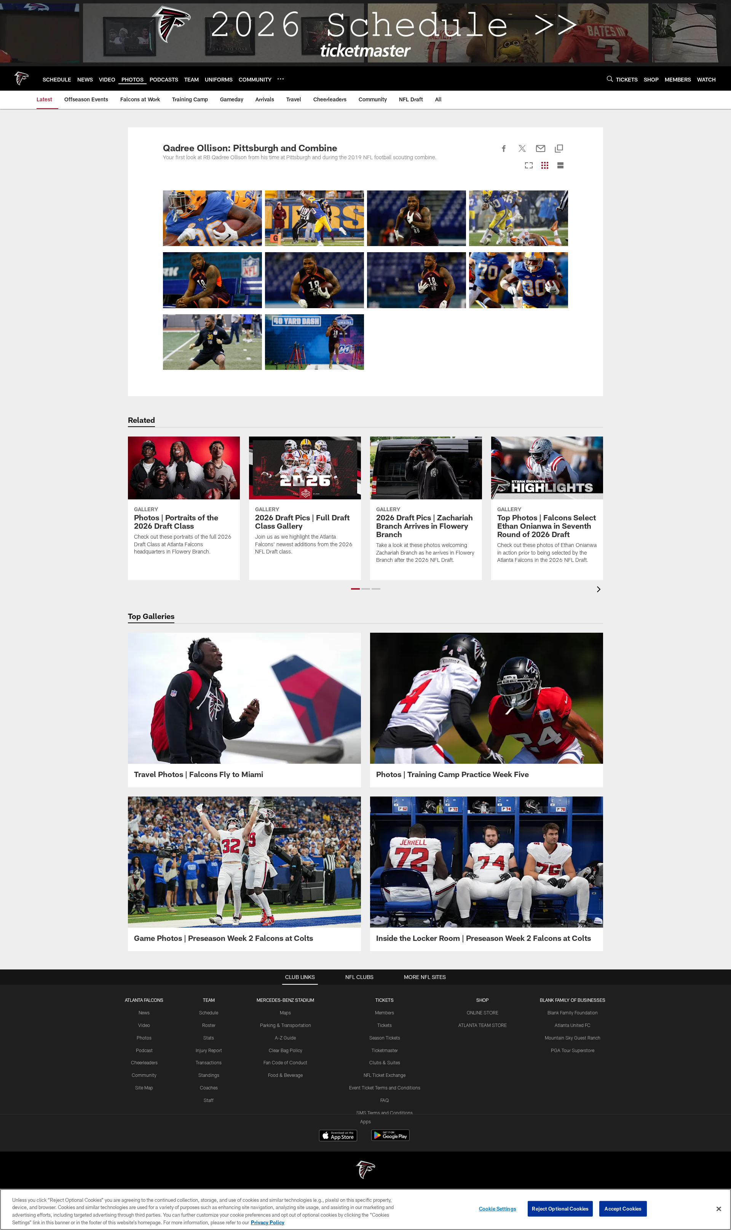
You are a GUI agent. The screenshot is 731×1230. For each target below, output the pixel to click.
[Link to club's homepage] (21, 78)
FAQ (384, 1100)
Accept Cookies (623, 1209)
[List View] (560, 166)
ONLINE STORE (482, 1012)
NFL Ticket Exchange (384, 1075)
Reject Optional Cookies (560, 1209)
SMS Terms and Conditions (384, 1112)
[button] (355, 589)
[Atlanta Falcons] (365, 1171)
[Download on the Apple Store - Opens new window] (338, 1136)
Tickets (384, 1025)
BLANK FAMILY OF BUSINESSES (572, 1000)
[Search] (610, 79)
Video (144, 1025)
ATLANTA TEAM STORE (482, 1025)
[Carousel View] (528, 166)
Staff (209, 1100)
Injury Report (209, 1050)
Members (384, 1012)
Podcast (144, 1050)
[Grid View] (544, 166)
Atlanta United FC (573, 1025)
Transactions (209, 1062)
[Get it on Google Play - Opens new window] (390, 1139)
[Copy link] (559, 149)
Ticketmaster (385, 1050)
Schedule (208, 1012)
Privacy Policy (267, 1222)
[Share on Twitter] (522, 152)
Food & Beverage (285, 1075)
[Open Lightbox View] (212, 218)
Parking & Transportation (285, 1025)
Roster (208, 1025)
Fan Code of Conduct (285, 1062)
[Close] (718, 1208)
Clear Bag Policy (285, 1050)
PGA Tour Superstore (572, 1050)
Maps (285, 1012)
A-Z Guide (285, 1037)
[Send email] (541, 152)
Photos (144, 1037)
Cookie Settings (497, 1209)
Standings (208, 1075)
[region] (365, 1209)
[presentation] (600, 590)
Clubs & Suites (384, 1062)
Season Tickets (384, 1037)
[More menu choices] (281, 79)
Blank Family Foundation (572, 1012)
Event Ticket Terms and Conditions (384, 1087)
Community (144, 1075)
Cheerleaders (144, 1062)
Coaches (209, 1087)
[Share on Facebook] (504, 152)
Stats (208, 1037)
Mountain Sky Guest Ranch (572, 1037)
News (144, 1012)
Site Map (144, 1087)
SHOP (482, 1000)
